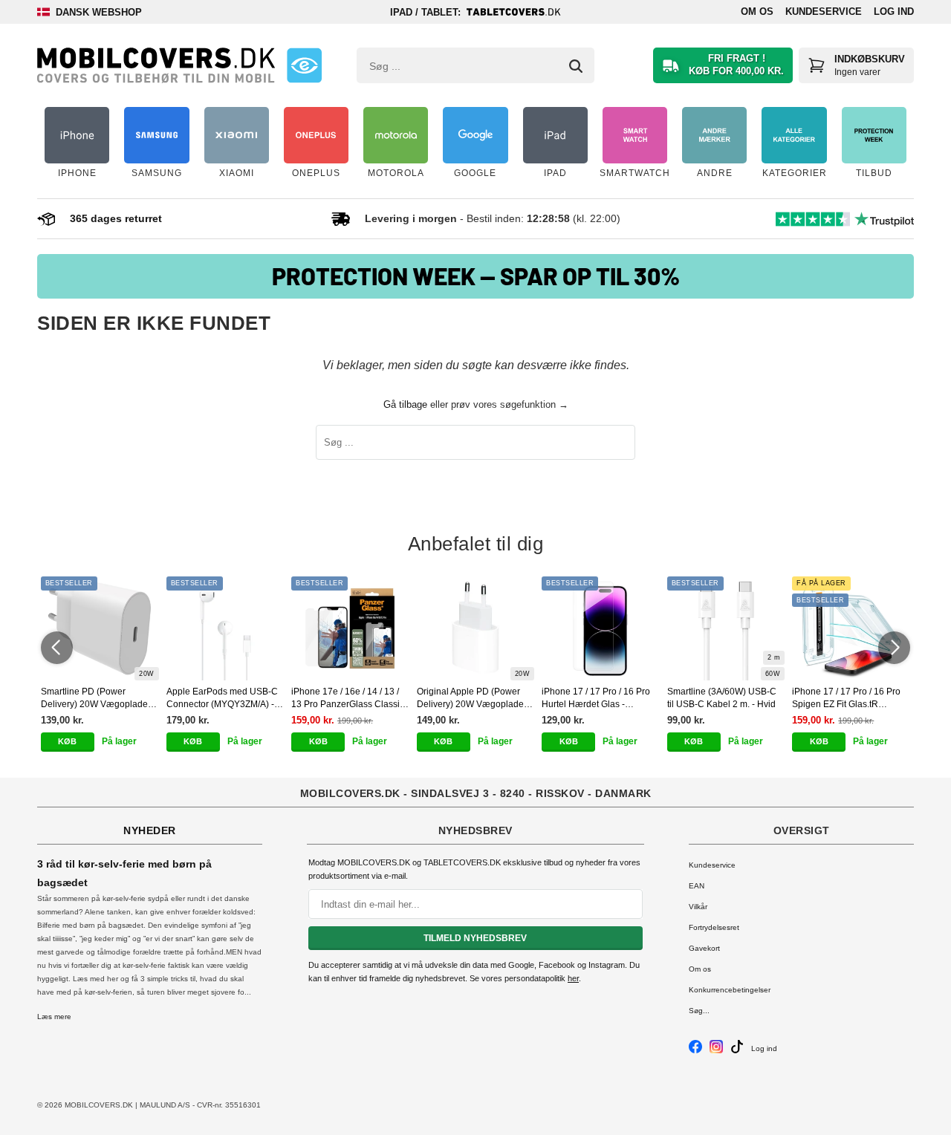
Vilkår (698, 907)
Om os (757, 11)
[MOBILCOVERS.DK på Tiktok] (737, 1051)
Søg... (699, 1010)
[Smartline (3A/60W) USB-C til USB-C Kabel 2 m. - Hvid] (726, 628)
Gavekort (704, 948)
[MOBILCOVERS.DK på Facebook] (695, 1051)
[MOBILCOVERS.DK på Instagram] (716, 1051)
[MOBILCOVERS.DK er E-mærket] (304, 65)
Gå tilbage (405, 404)
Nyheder (149, 830)
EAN (696, 886)
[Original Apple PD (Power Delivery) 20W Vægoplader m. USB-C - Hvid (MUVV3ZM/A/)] (476, 628)
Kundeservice (823, 11)
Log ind (894, 11)
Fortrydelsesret (714, 927)
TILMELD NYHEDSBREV (475, 938)
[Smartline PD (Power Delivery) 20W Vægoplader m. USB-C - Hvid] (100, 628)
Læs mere (54, 1016)
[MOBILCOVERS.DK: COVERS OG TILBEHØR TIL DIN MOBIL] (156, 65)
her (573, 978)
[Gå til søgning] (576, 66)
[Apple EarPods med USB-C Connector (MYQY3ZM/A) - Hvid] (225, 628)
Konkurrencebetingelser (729, 990)
